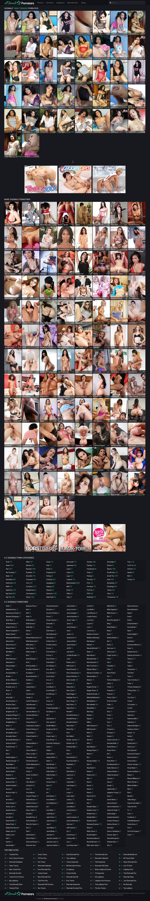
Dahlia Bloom (31, 799)
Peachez (111, 690)
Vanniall (131, 740)
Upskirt (130, 572)
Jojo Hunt (70, 652)
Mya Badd (91, 768)
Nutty (110, 645)
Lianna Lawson (73, 817)
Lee (69, 789)
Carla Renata (31, 708)
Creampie (31, 579)
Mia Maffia (91, 708)
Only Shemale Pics (72, 854)
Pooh (110, 719)
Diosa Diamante (52, 606)
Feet (49, 565)
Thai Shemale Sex (101, 854)
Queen (110, 736)
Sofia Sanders (132, 623)
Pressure (111, 729)
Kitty (69, 754)
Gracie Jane (51, 736)
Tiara (130, 676)
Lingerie (71, 579)
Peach (110, 687)
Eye (48, 697)
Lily (69, 831)
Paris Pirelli (111, 673)
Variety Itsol (132, 743)
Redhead (91, 597)
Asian (10, 565)
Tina (129, 694)
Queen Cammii (113, 740)
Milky (89, 722)
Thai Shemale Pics (129, 873)
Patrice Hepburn (113, 680)
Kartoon (70, 683)
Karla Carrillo (72, 680)
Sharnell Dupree (113, 838)
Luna (89, 627)
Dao (28, 828)
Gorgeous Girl (52, 729)
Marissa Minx (92, 676)
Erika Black (51, 662)
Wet (129, 576)
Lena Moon (71, 807)
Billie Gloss (30, 645)
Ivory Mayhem (52, 803)
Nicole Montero (93, 842)
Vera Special (132, 750)
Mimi (89, 733)
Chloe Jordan (31, 754)
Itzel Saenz (51, 796)
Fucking (50, 579)
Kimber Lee (72, 743)
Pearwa (111, 694)
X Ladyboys (70, 869)
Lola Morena (92, 613)
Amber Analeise (12, 683)
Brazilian (30, 572)
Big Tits (10, 597)
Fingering (51, 572)
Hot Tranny (41, 862)
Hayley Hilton (51, 757)
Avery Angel (11, 803)
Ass (9, 569)
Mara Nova (91, 655)
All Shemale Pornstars (50, 898)
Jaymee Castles (53, 845)
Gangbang (51, 583)
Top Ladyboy (127, 888)
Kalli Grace (71, 666)
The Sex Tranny (100, 888)
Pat (109, 676)
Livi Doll (90, 606)
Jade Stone (51, 817)
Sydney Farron (132, 652)
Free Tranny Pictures (16, 858)
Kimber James (73, 740)
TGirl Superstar (100, 862)
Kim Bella (70, 736)
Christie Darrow (32, 761)
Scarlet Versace (113, 821)
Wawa (130, 775)
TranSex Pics (13, 854)
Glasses (50, 590)
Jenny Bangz (72, 627)
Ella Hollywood (51, 634)
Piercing (91, 579)
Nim (109, 616)
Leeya (70, 792)
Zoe (129, 828)
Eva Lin (49, 683)
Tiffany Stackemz (134, 687)
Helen (49, 761)
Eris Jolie (50, 669)
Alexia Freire (11, 648)
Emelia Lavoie (51, 645)
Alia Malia (10, 652)
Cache (29, 683)
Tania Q (131, 659)
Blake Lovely (31, 652)
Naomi (90, 792)
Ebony (30, 597)
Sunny (130, 638)
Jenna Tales (72, 620)
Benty (28, 631)
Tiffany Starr (133, 690)
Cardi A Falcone (32, 701)
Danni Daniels (32, 821)
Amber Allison (11, 680)
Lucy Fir (90, 623)
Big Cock (11, 593)
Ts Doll (130, 708)
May (89, 683)
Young (131, 579)
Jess (69, 631)
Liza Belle (91, 609)
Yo (129, 810)
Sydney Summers (134, 655)
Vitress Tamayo (134, 764)
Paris (110, 669)
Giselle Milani (51, 726)
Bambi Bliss (10, 845)
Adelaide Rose (12, 609)
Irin (48, 792)
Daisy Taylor (31, 810)
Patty (110, 683)
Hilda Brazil (51, 764)
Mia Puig (90, 711)
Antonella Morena (13, 740)
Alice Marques (11, 659)
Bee (28, 609)
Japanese (71, 565)
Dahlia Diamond (32, 807)
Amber (9, 676)
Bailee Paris (11, 824)
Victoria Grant (133, 757)
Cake (28, 690)
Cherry (29, 747)
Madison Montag (93, 638)
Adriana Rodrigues (13, 616)
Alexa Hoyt (10, 641)
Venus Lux (131, 747)
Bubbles (30, 680)
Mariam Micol (92, 669)
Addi (8, 606)
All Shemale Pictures (73, 866)
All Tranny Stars (128, 858)
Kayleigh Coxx (72, 697)
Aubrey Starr (11, 782)
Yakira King (131, 799)
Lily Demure (72, 835)
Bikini (29, 562)
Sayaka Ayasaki (113, 817)
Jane (48, 824)
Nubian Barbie (113, 638)
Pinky (110, 704)
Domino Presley (52, 613)
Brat (28, 662)
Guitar (49, 747)
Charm (29, 740)
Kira (68, 750)
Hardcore (51, 593)
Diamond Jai (31, 845)
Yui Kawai (131, 817)
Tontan (130, 701)
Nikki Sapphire (112, 609)
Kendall (70, 711)
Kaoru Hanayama (74, 673)
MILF (69, 586)
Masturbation (73, 583)
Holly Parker (51, 771)
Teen (110, 593)
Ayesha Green (11, 810)
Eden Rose (51, 631)
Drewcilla (50, 623)
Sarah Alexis (112, 799)
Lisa (69, 842)
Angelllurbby (11, 722)
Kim (68, 733)
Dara (28, 831)
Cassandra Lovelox (33, 726)
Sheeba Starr (112, 842)
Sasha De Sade (113, 810)
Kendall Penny (72, 719)
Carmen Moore (33, 711)
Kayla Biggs (72, 694)
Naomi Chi (91, 796)
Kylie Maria (71, 771)
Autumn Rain (11, 792)
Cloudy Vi (30, 785)
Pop (109, 722)
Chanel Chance (32, 729)
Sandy (110, 785)
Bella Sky (30, 627)
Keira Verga (72, 701)
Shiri (109, 845)
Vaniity (131, 733)
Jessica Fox (72, 638)
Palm (110, 659)
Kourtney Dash (73, 761)
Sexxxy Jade (112, 835)
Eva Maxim (51, 687)
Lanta (70, 778)
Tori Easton (132, 704)
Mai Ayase (91, 641)
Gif (48, 715)
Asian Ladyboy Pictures (103, 869)
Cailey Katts (31, 687)
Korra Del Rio (72, 757)
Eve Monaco (51, 694)
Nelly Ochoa (92, 831)
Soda (129, 616)
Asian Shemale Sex (130, 862)
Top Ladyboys (71, 858)
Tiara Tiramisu (133, 680)
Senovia (110, 828)
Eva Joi (49, 680)
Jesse (70, 634)
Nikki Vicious (112, 613)
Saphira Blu (112, 789)
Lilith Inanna (72, 828)
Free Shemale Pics (44, 869)
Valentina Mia (133, 719)
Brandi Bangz (32, 659)
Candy (29, 697)
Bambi (9, 842)
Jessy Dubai (72, 645)
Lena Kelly (71, 803)
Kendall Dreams (73, 715)
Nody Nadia (112, 627)
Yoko (130, 814)
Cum (29, 583)
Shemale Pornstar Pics (74, 888)
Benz (29, 634)
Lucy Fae (90, 620)
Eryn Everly (50, 676)
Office (70, 593)
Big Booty (11, 590)
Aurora (9, 789)
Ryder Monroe (113, 768)
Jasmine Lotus (52, 842)
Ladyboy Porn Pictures (102, 881)
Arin (8, 750)
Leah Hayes (72, 785)
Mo (88, 757)
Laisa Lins (71, 775)
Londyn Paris (92, 616)
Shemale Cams (72, 3)
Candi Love (30, 694)
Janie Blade (51, 831)
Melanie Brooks (93, 694)
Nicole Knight (92, 835)
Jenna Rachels (73, 616)
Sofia (129, 620)
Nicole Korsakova (93, 838)
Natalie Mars (92, 817)
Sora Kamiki (132, 627)
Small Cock (112, 572)
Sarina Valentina (114, 807)
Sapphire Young (114, 792)
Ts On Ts (131, 565)
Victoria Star (132, 761)
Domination (31, 593)
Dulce (49, 627)
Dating (83, 3)
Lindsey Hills (72, 838)
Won (129, 792)
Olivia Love (112, 652)
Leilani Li (70, 799)
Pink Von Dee (112, 701)
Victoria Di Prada (134, 754)
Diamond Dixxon (32, 842)
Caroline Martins (32, 715)
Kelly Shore (71, 708)
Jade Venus (51, 821)
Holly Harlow (51, 768)
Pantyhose (91, 569)
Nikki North (112, 606)
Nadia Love (92, 775)
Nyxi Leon (111, 648)
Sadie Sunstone (113, 775)
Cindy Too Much (32, 775)
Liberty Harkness (73, 821)
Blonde (30, 565)
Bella (29, 616)
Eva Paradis (51, 690)
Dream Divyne (52, 620)
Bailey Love (10, 835)
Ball (8, 838)
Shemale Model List (130, 854)
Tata (130, 662)
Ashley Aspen (12, 757)
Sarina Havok (112, 803)
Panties (91, 565)
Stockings (112, 586)
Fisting (49, 576)
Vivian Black (132, 768)
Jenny (70, 623)
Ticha (130, 683)
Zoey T (130, 835)
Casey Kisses (31, 722)
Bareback (10, 579)
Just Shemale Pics (129, 881)
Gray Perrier (51, 740)
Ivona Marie (51, 799)
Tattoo (111, 590)
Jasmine (50, 835)
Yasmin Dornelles (134, 803)
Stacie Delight (132, 634)
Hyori (49, 785)
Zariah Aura (132, 824)
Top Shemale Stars (16, 884)
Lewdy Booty (72, 810)
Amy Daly (10, 697)
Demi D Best (31, 838)
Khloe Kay (71, 729)
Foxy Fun (50, 704)
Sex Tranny (42, 888)
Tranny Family (71, 873)
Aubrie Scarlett (12, 785)
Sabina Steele (113, 771)
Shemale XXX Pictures (45, 884)
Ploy (109, 711)
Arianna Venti (11, 743)
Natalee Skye (92, 807)
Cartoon (30, 719)
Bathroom (11, 583)
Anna (9, 726)
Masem (90, 680)
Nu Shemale (127, 884)
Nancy (90, 785)
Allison (9, 669)
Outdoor (91, 562)
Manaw (90, 645)
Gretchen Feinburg (53, 743)
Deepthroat (31, 590)
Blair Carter (31, 648)
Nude (70, 590)
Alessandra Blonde (13, 638)
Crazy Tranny (42, 854)
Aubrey (9, 775)
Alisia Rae (10, 662)
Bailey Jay (11, 831)
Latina (70, 572)
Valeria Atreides (133, 726)
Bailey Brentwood (12, 828)
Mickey (90, 715)
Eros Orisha (51, 673)
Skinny (111, 569)
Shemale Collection (101, 858)
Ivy (47, 807)
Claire (29, 778)
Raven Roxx (111, 750)
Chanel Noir (31, 733)
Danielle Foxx (31, 817)
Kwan (69, 768)
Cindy (29, 771)
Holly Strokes (51, 775)
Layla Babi (71, 782)
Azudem (9, 817)
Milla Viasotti (92, 726)
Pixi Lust (110, 708)
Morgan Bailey (93, 761)
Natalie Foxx (92, 814)
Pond (110, 715)
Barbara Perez (31, 606)
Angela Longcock (12, 708)
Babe (9, 576)
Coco (29, 789)
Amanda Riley (12, 673)
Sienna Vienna (132, 606)
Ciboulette (30, 768)
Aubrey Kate (11, 778)
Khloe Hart (71, 726)
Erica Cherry (51, 659)
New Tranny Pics (15, 869)
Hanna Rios (50, 754)
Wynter (130, 796)
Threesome (112, 597)
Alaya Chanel (11, 634)
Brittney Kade (32, 666)
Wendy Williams (133, 778)
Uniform (131, 569)
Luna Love (91, 631)
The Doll (130, 673)
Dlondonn (50, 609)
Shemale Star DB (72, 877)
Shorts (110, 565)
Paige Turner (112, 655)
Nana (89, 782)
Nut (109, 641)
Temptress (132, 669)
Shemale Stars (128, 877)
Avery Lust (10, 807)
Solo (110, 579)
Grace (49, 733)
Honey (49, 778)
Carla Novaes (31, 704)
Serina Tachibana (114, 831)
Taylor (130, 666)
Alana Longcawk (12, 631)
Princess (111, 733)
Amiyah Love (11, 687)
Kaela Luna (71, 662)
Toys (130, 562)
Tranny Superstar (72, 862)
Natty (90, 828)
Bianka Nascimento (34, 638)
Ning (109, 623)
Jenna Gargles (73, 613)
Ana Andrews (11, 701)
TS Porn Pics (42, 858)
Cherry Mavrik (32, 750)
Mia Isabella (92, 704)
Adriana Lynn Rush (13, 613)
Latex (69, 569)
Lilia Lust (71, 824)
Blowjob (30, 569)
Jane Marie (51, 828)
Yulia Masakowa (133, 821)
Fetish (49, 569)
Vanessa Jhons (133, 729)
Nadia (90, 771)
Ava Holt (10, 799)
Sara (109, 796)
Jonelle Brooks (73, 655)
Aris (8, 754)
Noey (109, 631)
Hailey (49, 750)
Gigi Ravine (51, 719)
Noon (110, 634)
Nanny (90, 789)
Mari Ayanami (93, 662)
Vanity (130, 736)
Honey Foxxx (51, 782)
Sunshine (131, 641)
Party (90, 572)
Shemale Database (16, 862)
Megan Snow (92, 690)
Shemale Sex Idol (15, 873)
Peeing (90, 576)
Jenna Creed (72, 609)
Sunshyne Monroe (134, 645)
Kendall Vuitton (72, 722)
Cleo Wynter (31, 782)
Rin (108, 754)
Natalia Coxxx (92, 810)
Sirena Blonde (132, 609)
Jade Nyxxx (50, 814)
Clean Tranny (13, 866)
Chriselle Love (31, 757)
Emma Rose (51, 652)
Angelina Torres (13, 719)
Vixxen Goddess (133, 771)
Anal (9, 562)
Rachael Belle (112, 743)
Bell (28, 613)
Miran (90, 754)
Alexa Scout (11, 645)
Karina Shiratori (73, 676)
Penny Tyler (112, 697)
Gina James (51, 722)
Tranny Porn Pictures (16, 877)
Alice (8, 655)
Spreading (112, 583)
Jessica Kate (72, 641)
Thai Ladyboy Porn (101, 884)
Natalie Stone (92, 821)
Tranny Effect (14, 888)
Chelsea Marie (32, 743)
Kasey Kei (71, 687)
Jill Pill (70, 648)
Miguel (90, 719)
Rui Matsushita (113, 764)
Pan (109, 662)
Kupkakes (71, 764)
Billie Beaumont (32, 641)
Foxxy (49, 701)
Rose (110, 757)
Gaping (50, 586)
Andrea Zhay (11, 704)
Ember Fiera (51, 641)
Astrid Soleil (10, 771)
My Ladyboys (13, 881)
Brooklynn (30, 673)
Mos (89, 764)
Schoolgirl (111, 562)
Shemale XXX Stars (101, 866)
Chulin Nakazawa (33, 764)
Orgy (69, 597)
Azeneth (10, 814)
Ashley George (12, 761)
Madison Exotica (93, 634)
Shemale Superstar (73, 884)
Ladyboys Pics (128, 869)
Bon (28, 655)
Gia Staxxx (51, 711)
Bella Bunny (30, 623)
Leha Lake (71, 796)
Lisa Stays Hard (73, 845)
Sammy (111, 778)
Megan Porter (92, 687)
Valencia (130, 715)
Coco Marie (30, 792)
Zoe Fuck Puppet (134, 831)
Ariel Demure (11, 747)
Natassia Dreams (94, 824)
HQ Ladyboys (99, 877)
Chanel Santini (32, 736)
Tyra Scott (132, 711)
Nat (89, 803)
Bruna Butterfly (32, 676)
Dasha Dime (31, 835)
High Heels (51, 597)
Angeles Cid (11, 711)
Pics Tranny (70, 881)
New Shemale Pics (44, 877)
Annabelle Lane (12, 733)
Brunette (30, 576)
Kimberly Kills (72, 747)
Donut (49, 616)
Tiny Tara (131, 697)
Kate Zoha (71, 690)
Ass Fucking (11, 572)
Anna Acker (10, 729)
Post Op (90, 590)
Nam (89, 778)
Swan (130, 648)
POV (90, 593)
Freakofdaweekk (53, 708)
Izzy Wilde (50, 810)
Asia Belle (10, 764)
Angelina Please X (13, 715)
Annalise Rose (11, 736)
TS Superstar (99, 873)
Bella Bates (31, 620)
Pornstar (91, 586)
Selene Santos (113, 824)
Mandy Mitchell (93, 648)
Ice (48, 789)
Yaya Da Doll (132, 807)
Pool (90, 583)
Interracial (71, 562)
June (69, 659)
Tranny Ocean (42, 873)
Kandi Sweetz (72, 669)
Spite (130, 631)
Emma (49, 648)
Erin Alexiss (51, 666)
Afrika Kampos (12, 623)
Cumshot (31, 586)
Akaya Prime (11, 627)
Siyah (129, 613)
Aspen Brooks (12, 768)
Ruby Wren (112, 761)
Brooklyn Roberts (33, 669)
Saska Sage (112, 814)
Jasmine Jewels (53, 838)
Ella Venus (51, 638)
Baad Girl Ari (11, 821)
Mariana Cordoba (94, 673)
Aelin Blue (10, 620)
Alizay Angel (11, 666)
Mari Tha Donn (93, 666)
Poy (109, 726)
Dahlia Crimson (32, 803)
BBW (9, 586)
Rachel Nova (112, 747)
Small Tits (112, 576)
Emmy (49, 655)
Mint (89, 743)
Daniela (29, 814)
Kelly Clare (72, 704)
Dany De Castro (32, 824)
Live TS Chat (127, 866)
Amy (8, 694)
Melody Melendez (93, 697)
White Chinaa (132, 782)
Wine (130, 789)
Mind (89, 736)
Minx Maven (91, 747)
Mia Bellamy (92, 701)
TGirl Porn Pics (43, 881)
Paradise (111, 666)
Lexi (69, 814)
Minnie (90, 740)
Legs (70, 576)
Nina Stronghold (113, 620)
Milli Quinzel (91, 729)
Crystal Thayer (32, 796)
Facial (49, 562)
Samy (109, 782)
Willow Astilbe (132, 785)
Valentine (131, 722)
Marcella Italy (92, 659)
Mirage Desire (92, 750)
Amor (9, 690)
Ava (8, 796)
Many (90, 652)
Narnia (90, 799)
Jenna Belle (72, 606)
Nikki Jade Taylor (94, 845)
